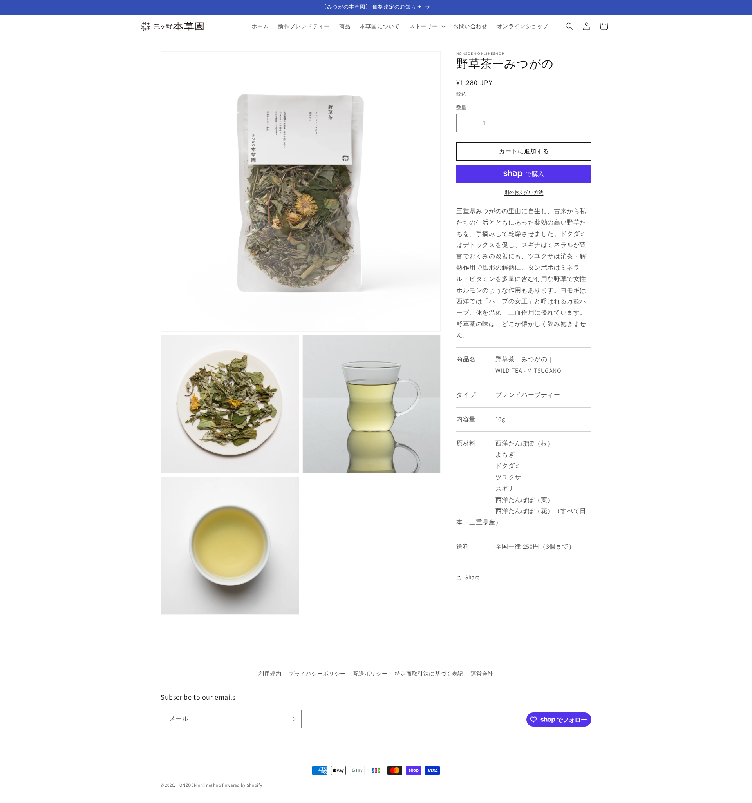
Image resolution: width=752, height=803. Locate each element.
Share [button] (472, 577)
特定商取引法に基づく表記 (429, 673)
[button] (426, 26)
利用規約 (269, 673)
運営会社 (482, 673)
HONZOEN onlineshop (199, 785)
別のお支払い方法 (524, 192)
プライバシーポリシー (317, 673)
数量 (461, 107)
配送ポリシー (370, 673)
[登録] (292, 719)
